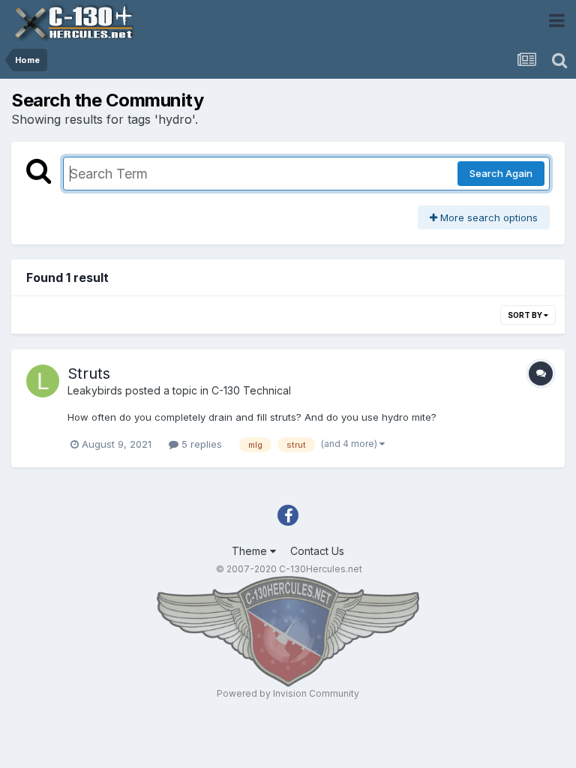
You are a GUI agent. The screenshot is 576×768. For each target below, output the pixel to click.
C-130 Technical (251, 390)
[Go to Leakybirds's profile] (42, 381)
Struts (89, 373)
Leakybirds (95, 390)
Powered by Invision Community (288, 693)
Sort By (526, 315)
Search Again (501, 173)
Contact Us (317, 550)
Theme (251, 550)
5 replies (200, 444)
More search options (487, 218)
